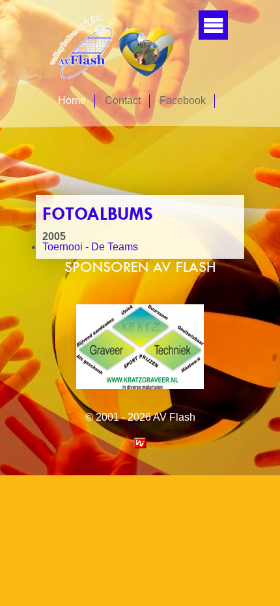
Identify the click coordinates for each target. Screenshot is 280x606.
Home (72, 100)
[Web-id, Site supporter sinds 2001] (140, 445)
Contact (123, 100)
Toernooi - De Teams (90, 246)
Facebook (183, 100)
